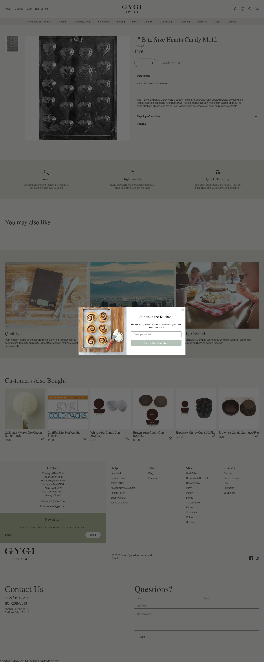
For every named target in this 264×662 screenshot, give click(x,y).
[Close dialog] (182, 309)
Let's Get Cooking (156, 343)
